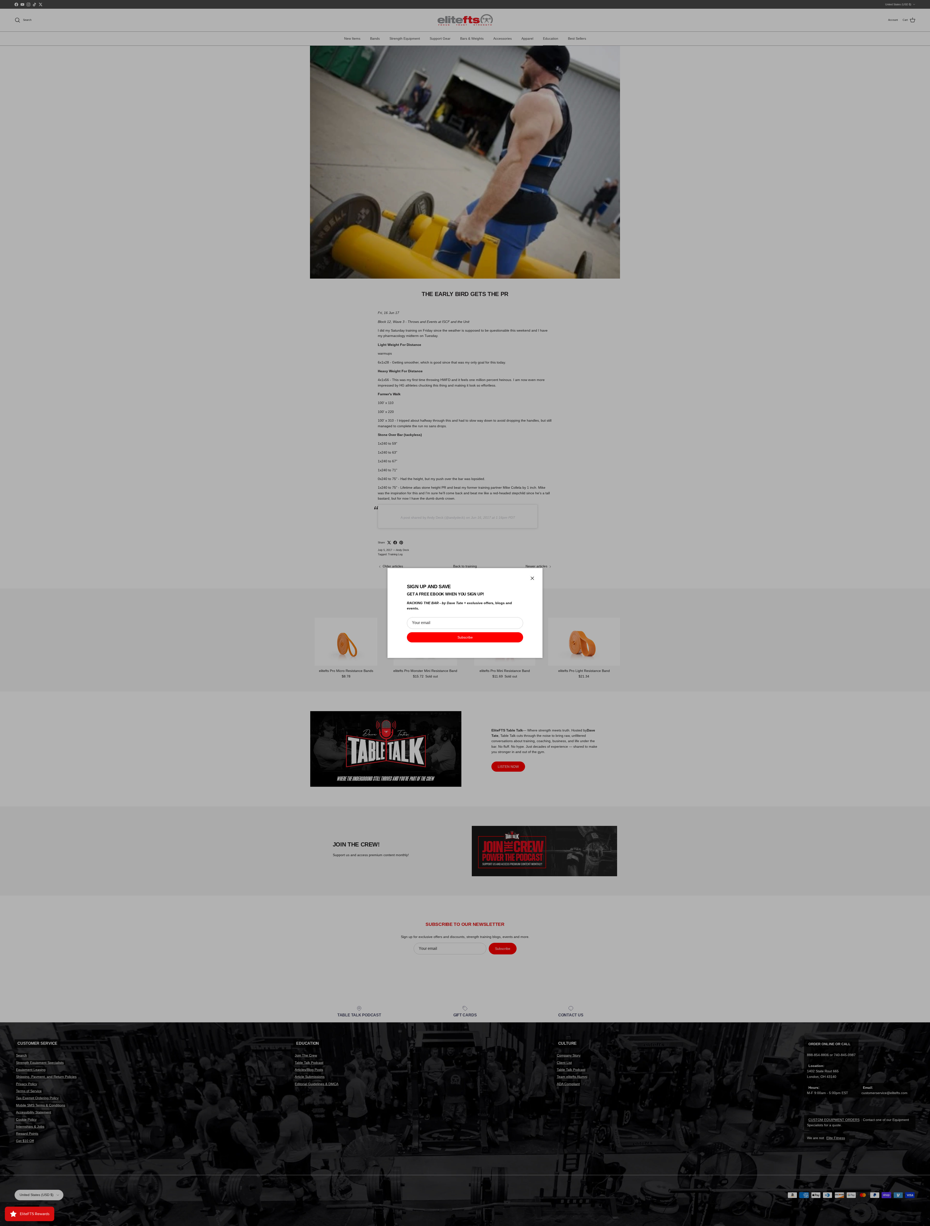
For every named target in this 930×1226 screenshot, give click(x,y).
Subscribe (465, 637)
